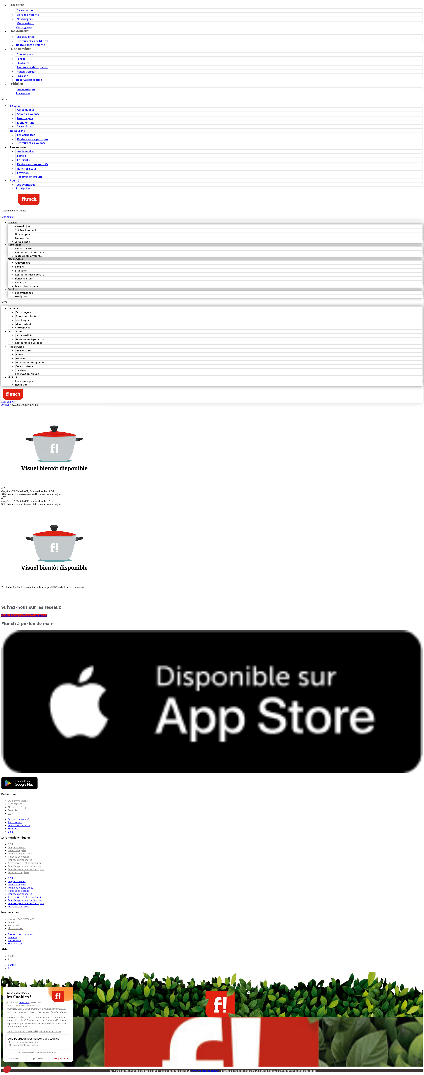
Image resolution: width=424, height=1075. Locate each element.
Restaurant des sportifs (32, 67)
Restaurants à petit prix (32, 41)
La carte (15, 105)
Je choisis (38, 1058)
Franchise (13, 810)
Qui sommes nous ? (18, 800)
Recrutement (15, 803)
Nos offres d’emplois (19, 807)
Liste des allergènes (18, 872)
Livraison (22, 76)
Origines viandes (17, 847)
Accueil (5, 404)
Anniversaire (25, 54)
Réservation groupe (29, 80)
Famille (21, 59)
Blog (10, 813)
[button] (212, 99)
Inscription (23, 93)
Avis (10, 959)
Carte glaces (25, 126)
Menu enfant (25, 23)
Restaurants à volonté (31, 143)
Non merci (15, 1058)
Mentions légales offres (20, 853)
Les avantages (26, 89)
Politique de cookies (18, 856)
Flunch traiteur (15, 928)
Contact (12, 956)
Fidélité (17, 84)
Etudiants (23, 63)
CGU (10, 844)
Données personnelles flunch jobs (26, 869)
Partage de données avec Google (25, 1042)
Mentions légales (17, 850)
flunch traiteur (26, 71)
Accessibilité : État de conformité (25, 863)
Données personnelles (20, 859)
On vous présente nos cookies (23, 1045)
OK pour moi (61, 1058)
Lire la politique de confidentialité (22, 1031)
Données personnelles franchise (25, 866)
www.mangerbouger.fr (205, 1070)
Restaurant (20, 31)
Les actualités (26, 37)
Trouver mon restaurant (21, 918)
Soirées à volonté (28, 15)
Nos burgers (25, 19)
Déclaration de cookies (50, 1031)
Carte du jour (25, 10)
